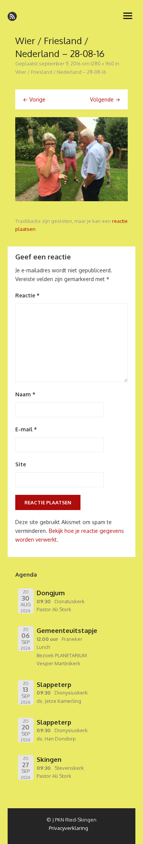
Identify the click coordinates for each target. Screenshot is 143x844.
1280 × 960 (102, 63)
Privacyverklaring (68, 828)
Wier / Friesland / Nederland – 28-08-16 (60, 72)
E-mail (26, 429)
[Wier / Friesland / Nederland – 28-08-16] (71, 199)
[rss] (12, 16)
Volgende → (105, 99)
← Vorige (34, 99)
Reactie (27, 295)
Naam (25, 394)
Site (20, 464)
